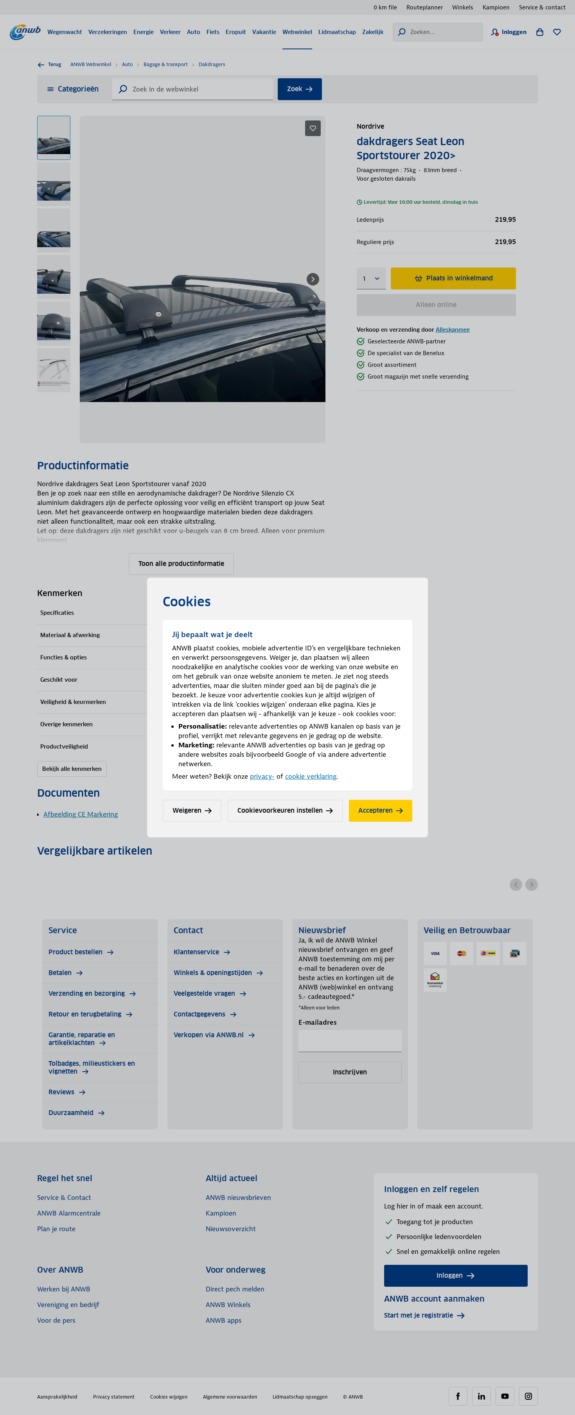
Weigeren (186, 810)
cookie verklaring (310, 776)
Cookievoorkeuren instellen (280, 810)
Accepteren (375, 810)
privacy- (262, 776)
